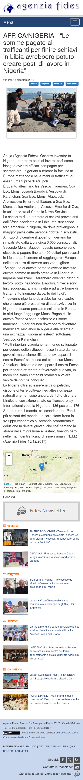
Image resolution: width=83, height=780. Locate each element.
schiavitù (58, 83)
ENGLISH (44, 746)
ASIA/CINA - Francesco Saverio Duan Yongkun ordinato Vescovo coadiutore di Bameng (53, 556)
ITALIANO (31, 746)
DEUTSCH (8, 751)
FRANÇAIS (69, 746)
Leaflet (7, 483)
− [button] (9, 462)
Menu (8, 22)
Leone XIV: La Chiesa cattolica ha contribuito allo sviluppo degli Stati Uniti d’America (52, 603)
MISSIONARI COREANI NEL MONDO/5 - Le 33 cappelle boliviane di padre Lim (53, 676)
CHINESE (21, 751)
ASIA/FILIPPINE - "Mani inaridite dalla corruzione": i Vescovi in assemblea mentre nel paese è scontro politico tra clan (54, 699)
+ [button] (9, 455)
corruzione (72, 83)
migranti (46, 83)
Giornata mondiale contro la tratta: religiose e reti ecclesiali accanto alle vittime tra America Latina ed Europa (54, 630)
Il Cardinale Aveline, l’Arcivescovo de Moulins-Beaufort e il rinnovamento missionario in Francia (51, 583)
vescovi (33, 83)
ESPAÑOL (56, 746)
